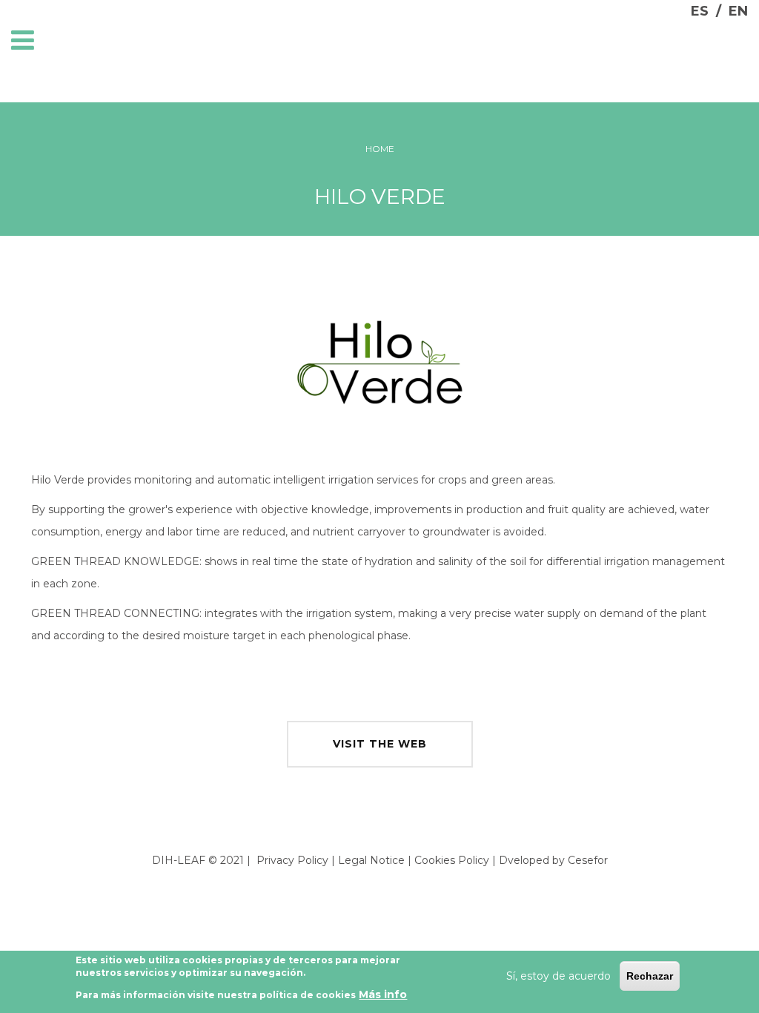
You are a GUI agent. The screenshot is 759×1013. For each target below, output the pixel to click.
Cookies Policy (451, 860)
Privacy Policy (292, 860)
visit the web (380, 743)
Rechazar (649, 976)
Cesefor (588, 860)
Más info (383, 994)
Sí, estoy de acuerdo (558, 976)
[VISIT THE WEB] (380, 724)
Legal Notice (371, 860)
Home (379, 148)
